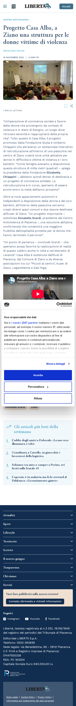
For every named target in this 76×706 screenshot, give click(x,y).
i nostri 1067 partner (24, 322)
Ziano (34, 407)
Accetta (38, 374)
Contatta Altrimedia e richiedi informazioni (35, 601)
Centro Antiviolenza (16, 19)
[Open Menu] (5, 6)
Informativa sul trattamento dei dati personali (30, 701)
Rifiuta (38, 398)
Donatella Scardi (15, 407)
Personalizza (36, 386)
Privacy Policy (45, 697)
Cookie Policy (28, 697)
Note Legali (12, 697)
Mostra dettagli (55, 363)
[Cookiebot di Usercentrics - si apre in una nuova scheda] (56, 304)
